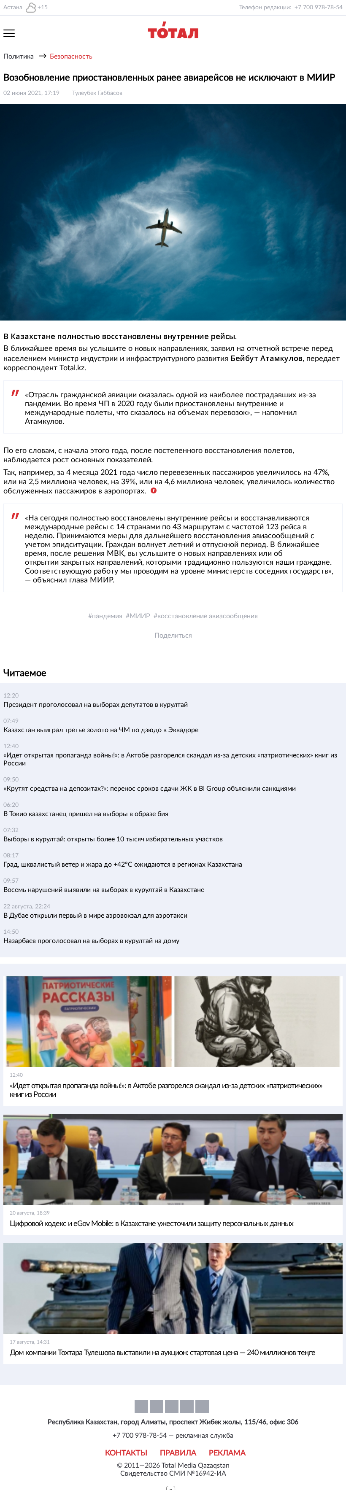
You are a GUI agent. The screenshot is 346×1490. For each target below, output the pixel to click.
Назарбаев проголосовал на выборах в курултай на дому (91, 941)
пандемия (107, 616)
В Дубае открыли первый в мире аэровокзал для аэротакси (95, 915)
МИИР (140, 616)
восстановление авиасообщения (207, 616)
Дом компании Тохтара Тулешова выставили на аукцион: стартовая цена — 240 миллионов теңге (162, 1353)
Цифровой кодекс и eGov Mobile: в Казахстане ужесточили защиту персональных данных (151, 1224)
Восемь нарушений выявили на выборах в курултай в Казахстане (103, 889)
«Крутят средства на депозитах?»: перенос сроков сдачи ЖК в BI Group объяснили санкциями (149, 788)
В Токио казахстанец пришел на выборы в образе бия (85, 814)
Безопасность (71, 56)
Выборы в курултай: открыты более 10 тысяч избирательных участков (113, 839)
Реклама (227, 1453)
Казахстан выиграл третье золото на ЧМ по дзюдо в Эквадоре (100, 730)
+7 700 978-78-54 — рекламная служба (173, 1435)
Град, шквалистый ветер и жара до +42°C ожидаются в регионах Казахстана (122, 864)
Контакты (126, 1453)
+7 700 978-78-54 (319, 8)
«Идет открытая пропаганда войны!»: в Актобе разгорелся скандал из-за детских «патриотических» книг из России (166, 1090)
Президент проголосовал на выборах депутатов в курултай (95, 704)
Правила (178, 1453)
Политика (18, 56)
